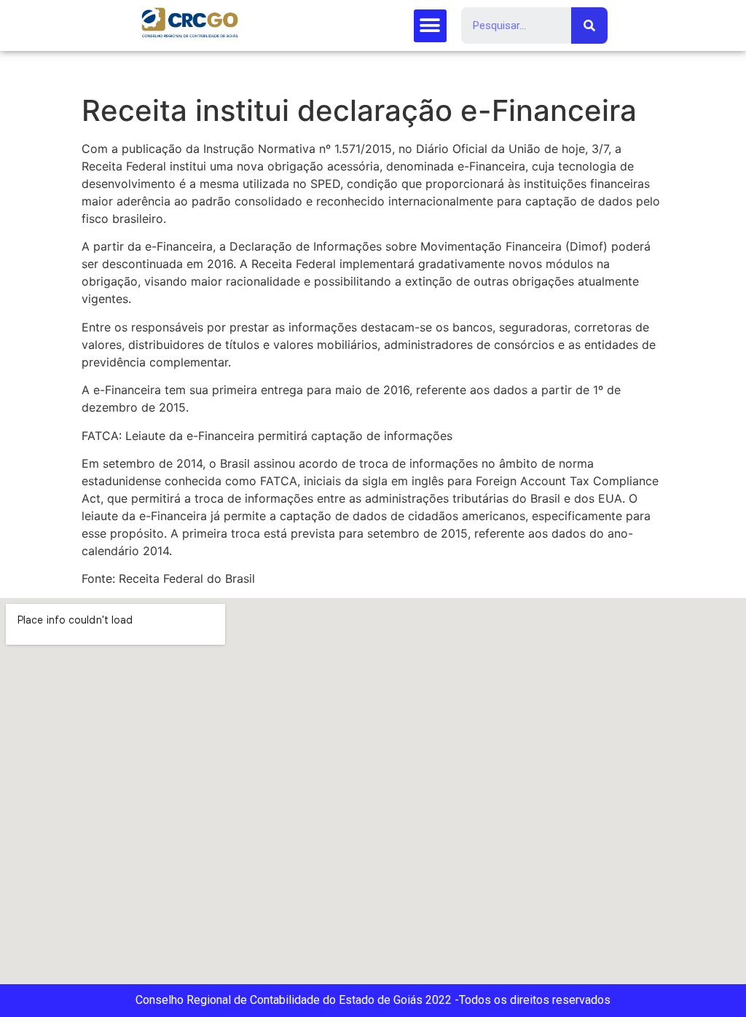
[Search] (589, 25)
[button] (430, 25)
